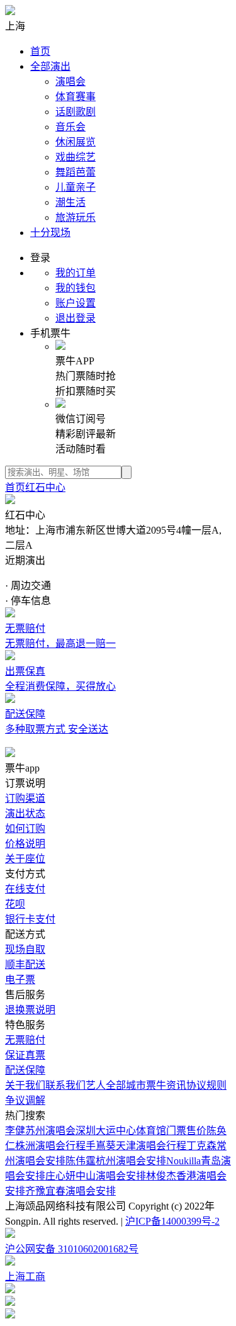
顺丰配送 (25, 964)
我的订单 (75, 272)
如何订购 (25, 828)
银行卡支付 (30, 919)
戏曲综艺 (75, 157)
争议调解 (25, 1100)
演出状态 (25, 813)
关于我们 (25, 1085)
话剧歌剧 (75, 111)
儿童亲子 (75, 187)
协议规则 (206, 1085)
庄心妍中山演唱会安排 (95, 1176)
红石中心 (45, 487)
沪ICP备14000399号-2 (172, 1221)
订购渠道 (25, 798)
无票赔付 (25, 1040)
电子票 (20, 979)
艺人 (96, 1085)
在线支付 (25, 889)
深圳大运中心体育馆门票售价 (141, 1130)
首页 (40, 51)
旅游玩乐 (75, 217)
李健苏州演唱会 (40, 1130)
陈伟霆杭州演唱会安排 (115, 1160)
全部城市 (126, 1085)
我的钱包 (75, 288)
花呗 (15, 904)
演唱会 (70, 81)
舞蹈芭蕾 (75, 172)
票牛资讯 (166, 1085)
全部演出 (50, 66)
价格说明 (25, 843)
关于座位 (25, 858)
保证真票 (25, 1055)
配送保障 (25, 1070)
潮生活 (70, 202)
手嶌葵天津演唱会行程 (136, 1145)
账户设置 (75, 303)
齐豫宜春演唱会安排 (70, 1191)
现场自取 (25, 949)
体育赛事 (75, 96)
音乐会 (70, 126)
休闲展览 (75, 142)
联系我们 (65, 1085)
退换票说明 (30, 1009)
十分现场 (50, 232)
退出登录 (75, 318)
